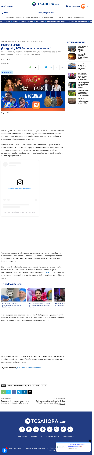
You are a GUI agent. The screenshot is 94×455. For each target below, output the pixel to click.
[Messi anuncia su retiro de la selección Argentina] (72, 49)
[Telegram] (46, 67)
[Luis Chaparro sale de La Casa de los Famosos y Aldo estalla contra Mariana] (72, 76)
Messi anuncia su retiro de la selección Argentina (83, 48)
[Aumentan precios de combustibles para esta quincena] (72, 85)
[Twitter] (35, 67)
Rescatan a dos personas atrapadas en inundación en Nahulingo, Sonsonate (15, 402)
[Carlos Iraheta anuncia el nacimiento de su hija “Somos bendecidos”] (72, 66)
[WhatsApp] (30, 67)
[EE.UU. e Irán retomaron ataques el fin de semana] (72, 56)
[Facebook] (40, 67)
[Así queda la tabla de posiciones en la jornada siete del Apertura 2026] (72, 93)
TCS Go (44, 385)
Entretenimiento (11, 41)
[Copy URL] (56, 67)
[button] (88, 6)
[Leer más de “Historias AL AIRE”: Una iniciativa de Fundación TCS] (56, 307)
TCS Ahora (36, 385)
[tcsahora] (46, 4)
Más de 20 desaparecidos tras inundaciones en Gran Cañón (83, 101)
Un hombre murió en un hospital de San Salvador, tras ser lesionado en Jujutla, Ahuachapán (50, 403)
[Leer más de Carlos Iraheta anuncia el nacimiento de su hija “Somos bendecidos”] (3, 309)
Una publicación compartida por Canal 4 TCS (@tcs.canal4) (28, 212)
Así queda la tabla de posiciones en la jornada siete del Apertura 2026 (83, 93)
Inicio (2, 41)
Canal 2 (48, 272)
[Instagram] (29, 429)
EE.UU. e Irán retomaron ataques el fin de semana (83, 56)
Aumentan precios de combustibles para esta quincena (83, 85)
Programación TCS (20, 385)
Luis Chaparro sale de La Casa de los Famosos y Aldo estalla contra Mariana (83, 76)
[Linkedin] (51, 67)
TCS (29, 385)
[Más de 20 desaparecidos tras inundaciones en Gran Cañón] (72, 101)
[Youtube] (70, 429)
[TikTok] (50, 429)
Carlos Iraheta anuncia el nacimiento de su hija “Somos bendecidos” (83, 67)
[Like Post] (61, 67)
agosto (10, 385)
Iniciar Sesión (74, 6)
